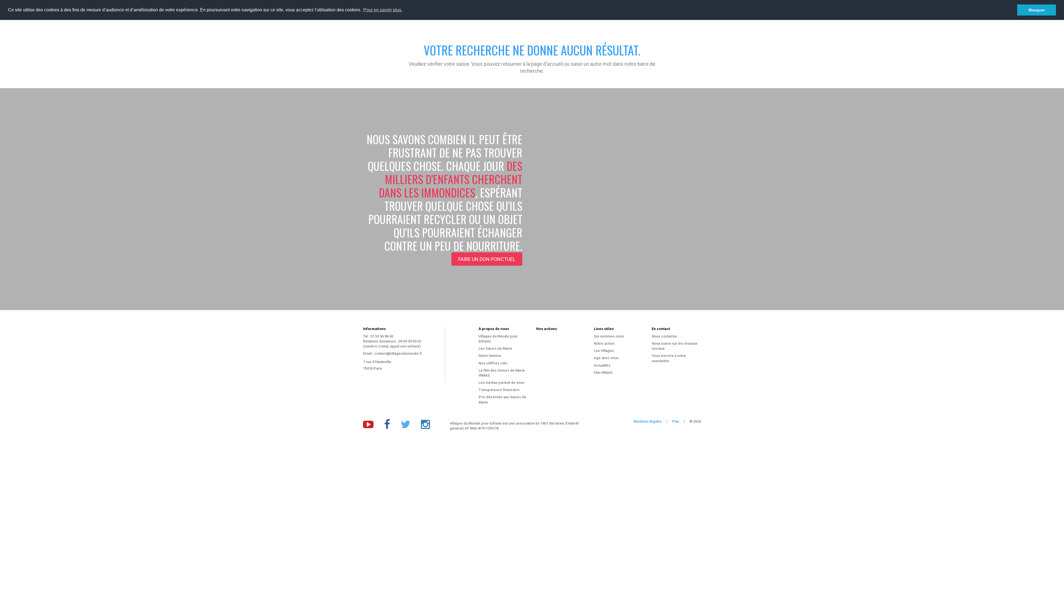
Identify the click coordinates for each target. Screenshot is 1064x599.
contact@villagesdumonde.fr (398, 353)
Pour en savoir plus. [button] (382, 9)
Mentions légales (647, 421)
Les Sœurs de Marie (495, 348)
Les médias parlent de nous (501, 382)
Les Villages (604, 351)
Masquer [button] (1037, 10)
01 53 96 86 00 (381, 336)
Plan (675, 421)
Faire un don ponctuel (486, 259)
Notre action (604, 343)
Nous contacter (664, 336)
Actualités (602, 365)
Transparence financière (499, 390)
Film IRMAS (603, 372)
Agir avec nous (606, 358)
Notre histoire (490, 356)
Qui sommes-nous (609, 336)
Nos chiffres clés (493, 363)
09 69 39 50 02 (409, 341)
